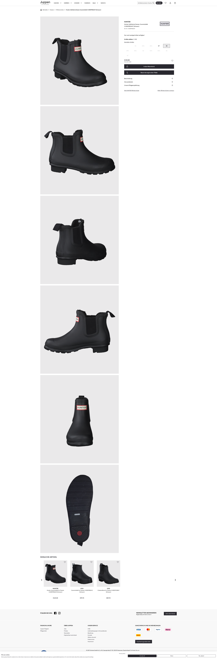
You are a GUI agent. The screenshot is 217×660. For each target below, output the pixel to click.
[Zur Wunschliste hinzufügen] (172, 60)
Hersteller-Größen (129, 42)
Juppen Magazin (44, 628)
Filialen (66, 631)
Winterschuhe (60, 10)
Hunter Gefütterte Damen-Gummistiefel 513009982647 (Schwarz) (83, 10)
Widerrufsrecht (92, 637)
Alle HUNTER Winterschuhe (131, 90)
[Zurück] (41, 580)
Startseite (45, 10)
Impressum (91, 641)
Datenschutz (91, 639)
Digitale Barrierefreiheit (70, 635)
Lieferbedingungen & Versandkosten (97, 631)
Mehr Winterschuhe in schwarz (166, 90)
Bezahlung (90, 633)
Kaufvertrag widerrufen (143, 641)
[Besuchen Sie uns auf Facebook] (54, 613)
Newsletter (67, 633)
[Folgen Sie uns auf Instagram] (58, 613)
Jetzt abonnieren (170, 613)
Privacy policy (122, 653)
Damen (52, 10)
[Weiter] (175, 580)
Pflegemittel (43, 631)
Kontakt (90, 635)
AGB (89, 628)
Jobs (65, 628)
